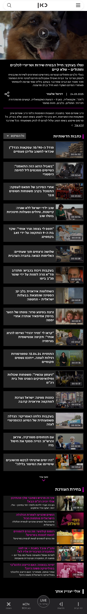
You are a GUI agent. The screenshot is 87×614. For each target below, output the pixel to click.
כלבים (60, 103)
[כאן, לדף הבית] (42, 5)
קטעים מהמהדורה (19, 99)
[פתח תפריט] (78, 5)
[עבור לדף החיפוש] (9, 5)
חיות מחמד (48, 103)
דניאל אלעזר (54, 94)
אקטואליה (69, 99)
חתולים (70, 103)
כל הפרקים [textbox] (17, 136)
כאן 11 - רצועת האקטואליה (46, 99)
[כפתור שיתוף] (7, 94)
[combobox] (14, 136)
